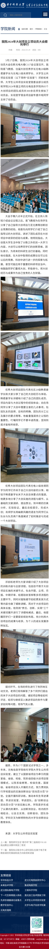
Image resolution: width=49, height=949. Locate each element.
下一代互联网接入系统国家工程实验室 (18, 895)
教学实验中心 (7, 905)
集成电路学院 (31, 885)
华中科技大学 (7, 880)
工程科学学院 (31, 890)
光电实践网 (6, 910)
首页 (31, 29)
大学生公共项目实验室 (35, 900)
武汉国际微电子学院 (10, 890)
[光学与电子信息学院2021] (25, 4)
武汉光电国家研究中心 (35, 880)
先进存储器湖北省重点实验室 (14, 900)
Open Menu (45, 14)
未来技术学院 (7, 885)
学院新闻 (38, 29)
